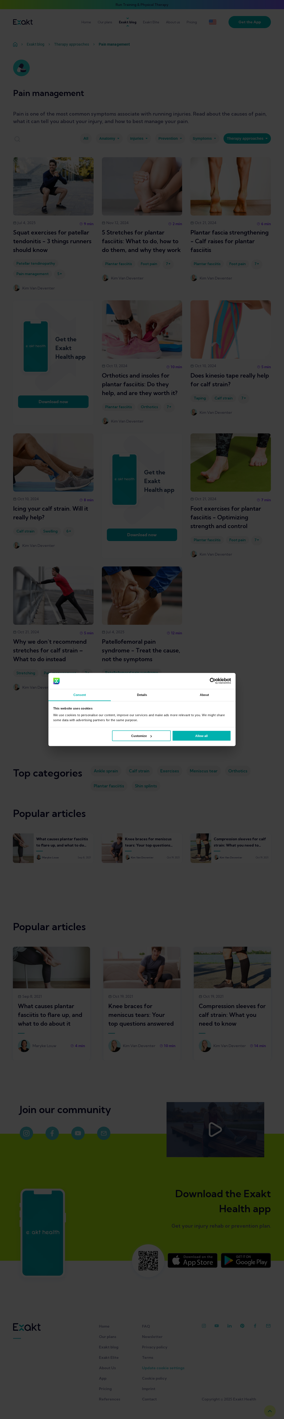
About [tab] (204, 694)
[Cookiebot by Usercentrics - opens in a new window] (213, 681)
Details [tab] (142, 694)
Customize (139, 736)
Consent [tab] (79, 694)
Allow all (201, 736)
